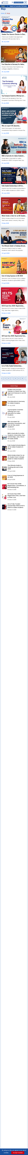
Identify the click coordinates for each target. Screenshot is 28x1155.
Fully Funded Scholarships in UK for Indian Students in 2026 (16, 447)
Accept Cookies (18, 1153)
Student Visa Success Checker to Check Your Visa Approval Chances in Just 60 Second (17, 392)
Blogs (8, 13)
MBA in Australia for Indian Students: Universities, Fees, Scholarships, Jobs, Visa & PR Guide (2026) (16, 436)
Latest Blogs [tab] (14, 386)
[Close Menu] (25, 2)
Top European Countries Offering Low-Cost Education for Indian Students (15, 412)
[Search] (12, 2)
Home (3, 13)
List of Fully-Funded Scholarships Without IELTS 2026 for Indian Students (16, 505)
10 (22, 378)
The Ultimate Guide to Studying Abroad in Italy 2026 (15, 467)
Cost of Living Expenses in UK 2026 (16, 476)
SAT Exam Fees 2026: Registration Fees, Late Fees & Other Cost (16, 495)
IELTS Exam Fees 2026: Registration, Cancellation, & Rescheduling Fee (17, 485)
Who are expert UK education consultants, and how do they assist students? (16, 424)
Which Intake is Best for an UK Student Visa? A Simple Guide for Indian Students (16, 457)
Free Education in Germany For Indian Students (16, 402)
